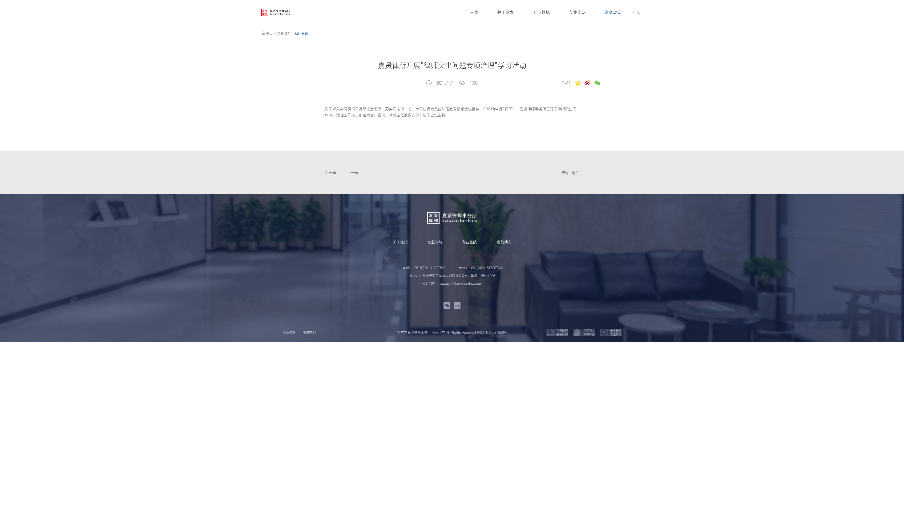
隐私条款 (289, 332)
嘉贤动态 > (285, 33)
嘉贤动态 (504, 242)
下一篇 (353, 172)
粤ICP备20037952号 (492, 332)
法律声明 (309, 332)
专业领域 (434, 242)
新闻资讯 (301, 33)
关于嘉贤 (400, 242)
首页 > (270, 33)
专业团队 (469, 242)
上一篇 (330, 172)
